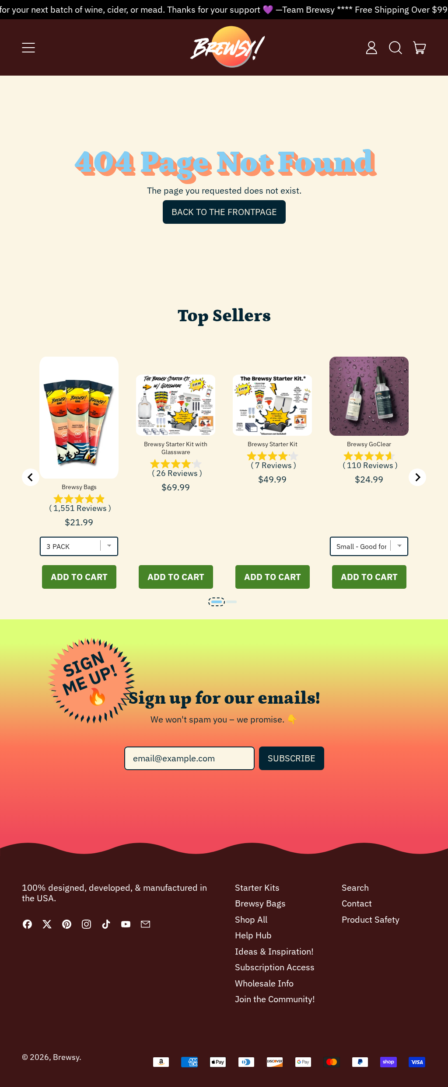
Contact (357, 903)
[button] (396, 47)
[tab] (216, 602)
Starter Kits (257, 887)
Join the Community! (275, 999)
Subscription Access (275, 967)
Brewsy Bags (79, 487)
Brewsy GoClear (369, 444)
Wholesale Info (264, 983)
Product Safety (370, 919)
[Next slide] (417, 477)
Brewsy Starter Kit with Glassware (175, 448)
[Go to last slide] (30, 477)
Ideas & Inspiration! (274, 951)
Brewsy (66, 1057)
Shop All (251, 919)
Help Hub (253, 935)
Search (355, 887)
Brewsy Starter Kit (273, 444)
